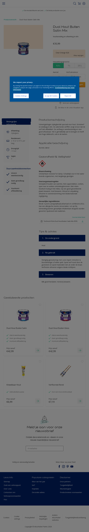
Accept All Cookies (51, 96)
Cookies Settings (21, 96)
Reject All (68, 96)
